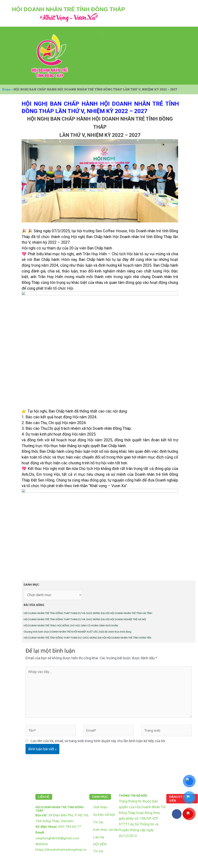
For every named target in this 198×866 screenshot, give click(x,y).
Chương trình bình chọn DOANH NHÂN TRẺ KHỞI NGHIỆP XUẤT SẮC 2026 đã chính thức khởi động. (78, 631)
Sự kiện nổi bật (104, 815)
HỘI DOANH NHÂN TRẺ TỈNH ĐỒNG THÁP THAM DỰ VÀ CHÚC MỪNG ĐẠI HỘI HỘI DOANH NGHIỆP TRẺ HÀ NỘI (85, 619)
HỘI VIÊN (99, 844)
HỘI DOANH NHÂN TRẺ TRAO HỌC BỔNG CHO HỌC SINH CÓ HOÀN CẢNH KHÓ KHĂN (71, 625)
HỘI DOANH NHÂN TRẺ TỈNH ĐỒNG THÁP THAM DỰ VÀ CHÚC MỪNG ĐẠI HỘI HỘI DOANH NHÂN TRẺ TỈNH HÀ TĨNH (88, 613)
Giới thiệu (100, 807)
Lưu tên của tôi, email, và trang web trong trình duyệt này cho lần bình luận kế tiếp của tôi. (98, 741)
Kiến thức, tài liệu (106, 830)
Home (6, 89)
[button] (101, 34)
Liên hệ (98, 837)
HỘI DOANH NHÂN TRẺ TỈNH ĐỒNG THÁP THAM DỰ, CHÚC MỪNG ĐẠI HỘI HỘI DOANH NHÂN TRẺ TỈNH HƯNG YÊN (87, 637)
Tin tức (98, 822)
